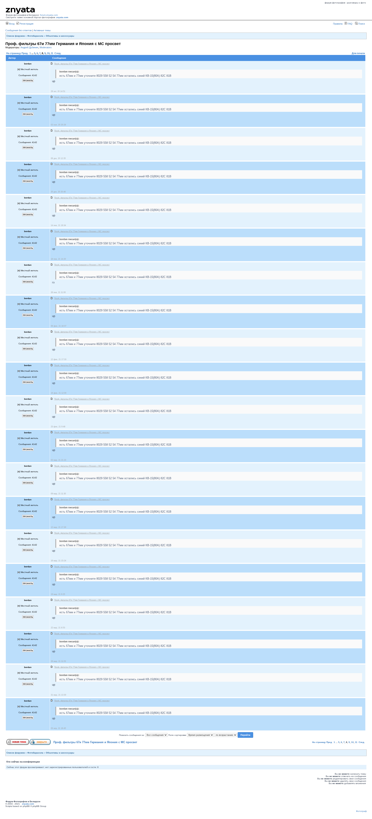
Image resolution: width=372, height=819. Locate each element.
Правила (338, 23)
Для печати (358, 53)
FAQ (349, 23)
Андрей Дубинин (29, 47)
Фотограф (361, 811)
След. (57, 53)
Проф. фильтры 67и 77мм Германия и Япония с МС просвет (95, 742)
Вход (11, 23)
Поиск (361, 23)
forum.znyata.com (49, 15)
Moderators (46, 47)
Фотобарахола (35, 36)
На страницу (13, 53)
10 (48, 53)
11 (52, 53)
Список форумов (15, 36)
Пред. (25, 53)
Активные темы (42, 30)
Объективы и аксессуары (60, 36)
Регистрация (26, 23)
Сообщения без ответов (18, 30)
